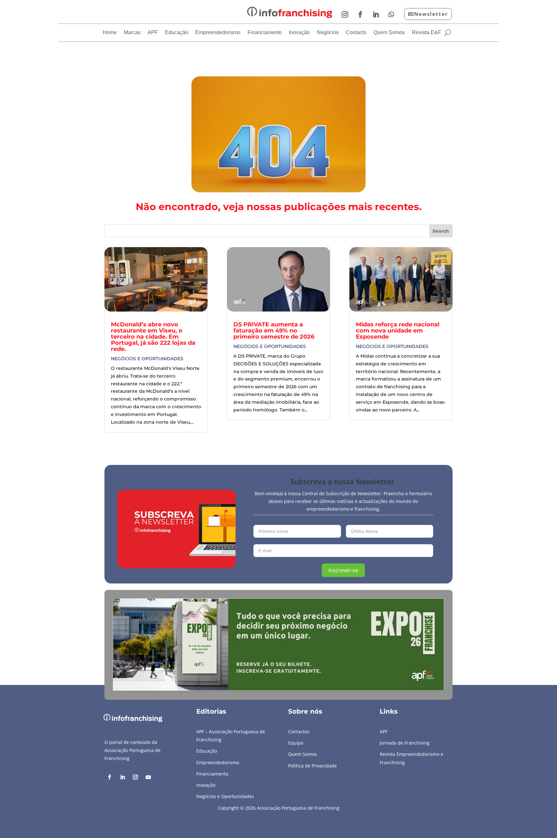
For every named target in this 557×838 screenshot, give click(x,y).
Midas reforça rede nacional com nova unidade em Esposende (397, 330)
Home (110, 32)
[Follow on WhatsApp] (391, 14)
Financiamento (265, 32)
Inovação (299, 32)
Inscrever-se (343, 570)
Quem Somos (389, 32)
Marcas (132, 32)
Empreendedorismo (217, 32)
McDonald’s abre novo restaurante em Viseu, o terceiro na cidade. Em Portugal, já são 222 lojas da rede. (153, 336)
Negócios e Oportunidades (147, 358)
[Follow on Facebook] (360, 14)
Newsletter (431, 14)
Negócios (328, 32)
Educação (176, 32)
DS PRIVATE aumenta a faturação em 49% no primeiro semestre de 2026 (273, 330)
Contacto (356, 32)
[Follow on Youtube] (148, 777)
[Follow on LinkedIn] (375, 14)
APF (153, 32)
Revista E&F (426, 32)
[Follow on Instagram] (344, 14)
